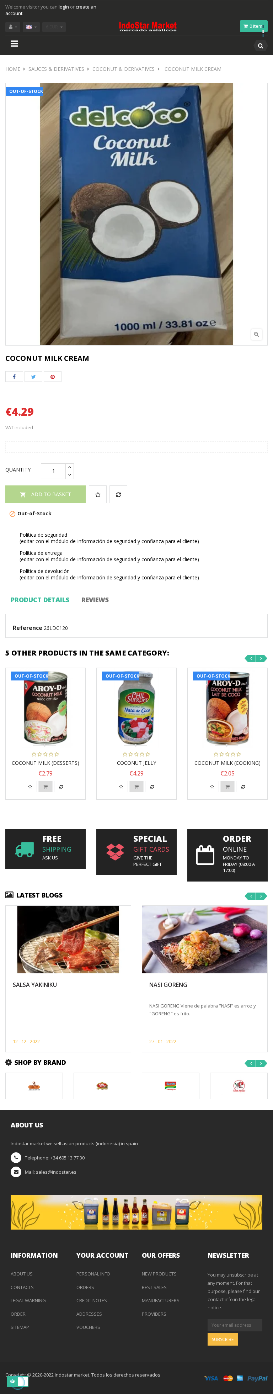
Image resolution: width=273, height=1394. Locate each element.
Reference (27, 628)
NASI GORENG (168, 985)
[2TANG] (102, 1085)
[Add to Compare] (118, 494)
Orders (85, 1287)
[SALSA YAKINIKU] (68, 940)
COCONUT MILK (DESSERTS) (45, 762)
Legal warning (28, 1300)
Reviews (95, 599)
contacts (22, 1287)
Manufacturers (161, 1300)
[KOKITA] (34, 1085)
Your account (102, 1255)
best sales (154, 1287)
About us (22, 1274)
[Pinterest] (52, 377)
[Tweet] (33, 377)
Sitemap (20, 1327)
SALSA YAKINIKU (35, 985)
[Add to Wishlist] (98, 494)
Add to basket (45, 494)
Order (18, 1314)
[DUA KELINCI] (239, 1085)
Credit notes (91, 1300)
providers (154, 1314)
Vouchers (88, 1327)
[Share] (14, 377)
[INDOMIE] (170, 1085)
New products (159, 1274)
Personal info (93, 1274)
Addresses (89, 1314)
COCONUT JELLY (136, 762)
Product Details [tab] (40, 599)
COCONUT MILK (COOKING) (227, 762)
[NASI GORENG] (204, 940)
